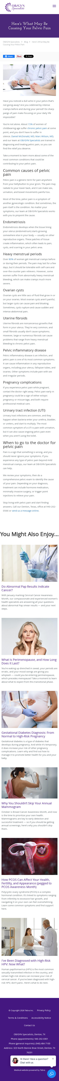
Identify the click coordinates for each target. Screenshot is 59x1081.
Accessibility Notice (41, 1017)
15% (30, 124)
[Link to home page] (19, 7)
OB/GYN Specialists (11, 41)
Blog (26, 41)
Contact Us (29, 1025)
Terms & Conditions (18, 1017)
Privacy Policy (44, 1010)
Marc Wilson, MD (44, 136)
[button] (54, 6)
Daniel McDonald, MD (22, 136)
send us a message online (25, 510)
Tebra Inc (29, 1010)
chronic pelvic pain (37, 128)
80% (11, 259)
